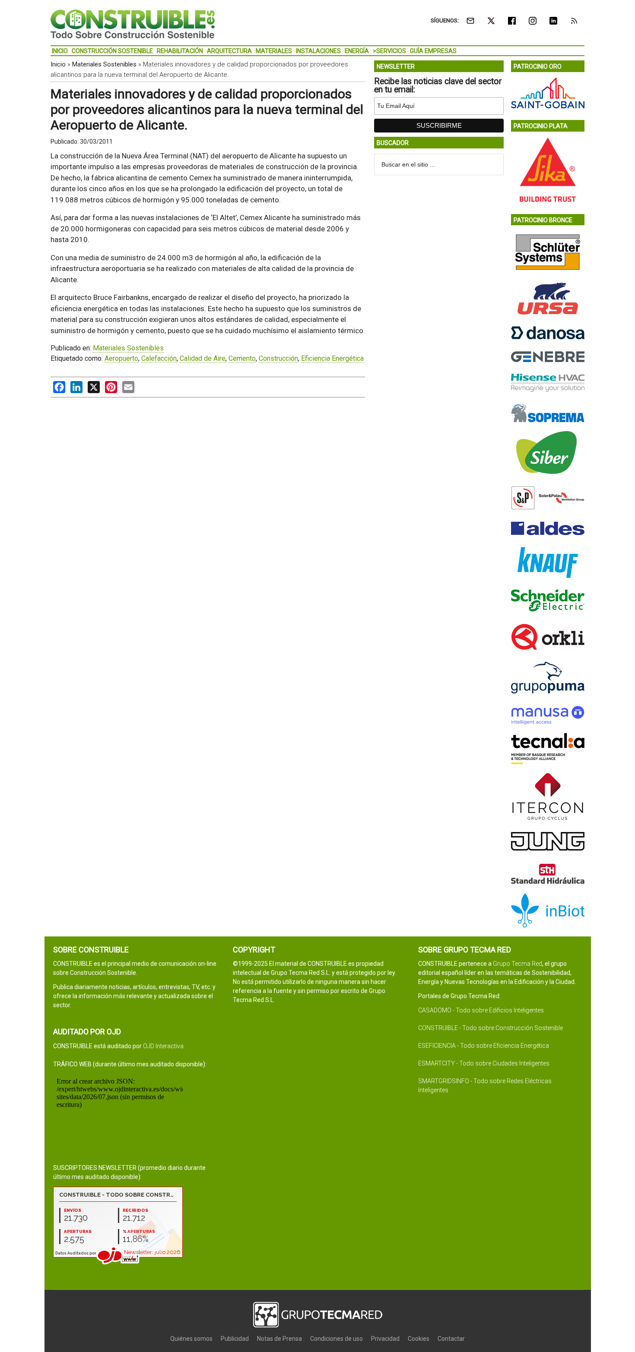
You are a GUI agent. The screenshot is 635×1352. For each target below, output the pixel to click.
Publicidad (235, 1338)
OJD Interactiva (163, 1046)
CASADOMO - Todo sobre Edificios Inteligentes (481, 1010)
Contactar (451, 1338)
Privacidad (385, 1338)
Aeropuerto (121, 358)
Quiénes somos (191, 1338)
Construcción (278, 358)
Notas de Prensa (279, 1338)
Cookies (418, 1338)
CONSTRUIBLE (133, 23)
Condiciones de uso (336, 1338)
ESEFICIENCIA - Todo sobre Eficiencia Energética (483, 1045)
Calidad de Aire (202, 358)
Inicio (58, 64)
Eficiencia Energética (332, 358)
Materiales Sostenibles (104, 64)
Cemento (242, 358)
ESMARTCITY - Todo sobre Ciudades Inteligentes (483, 1063)
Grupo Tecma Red (517, 963)
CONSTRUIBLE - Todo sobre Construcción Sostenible (490, 1027)
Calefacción (159, 358)
